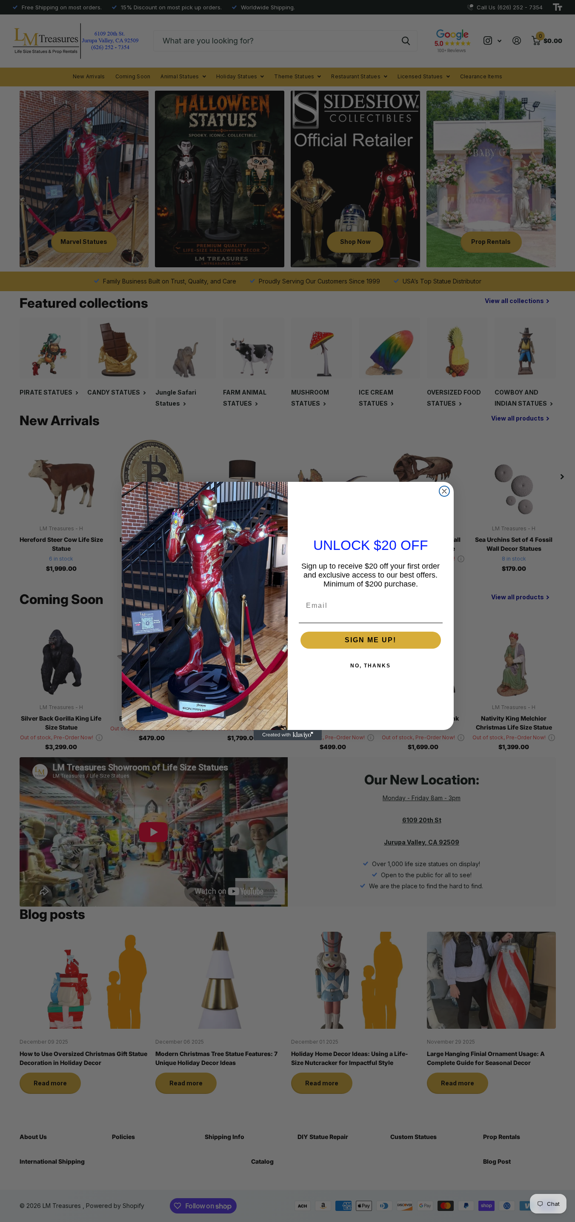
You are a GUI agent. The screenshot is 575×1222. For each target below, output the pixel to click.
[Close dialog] (444, 491)
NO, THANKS (370, 666)
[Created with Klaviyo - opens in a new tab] (288, 735)
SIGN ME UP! (370, 640)
